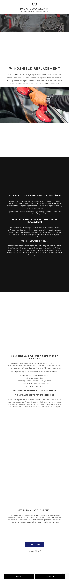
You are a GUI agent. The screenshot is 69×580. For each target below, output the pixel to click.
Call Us (18, 577)
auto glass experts (52, 400)
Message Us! (32, 551)
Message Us (50, 577)
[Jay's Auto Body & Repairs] (34, 4)
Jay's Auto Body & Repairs (34, 9)
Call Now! (32, 545)
